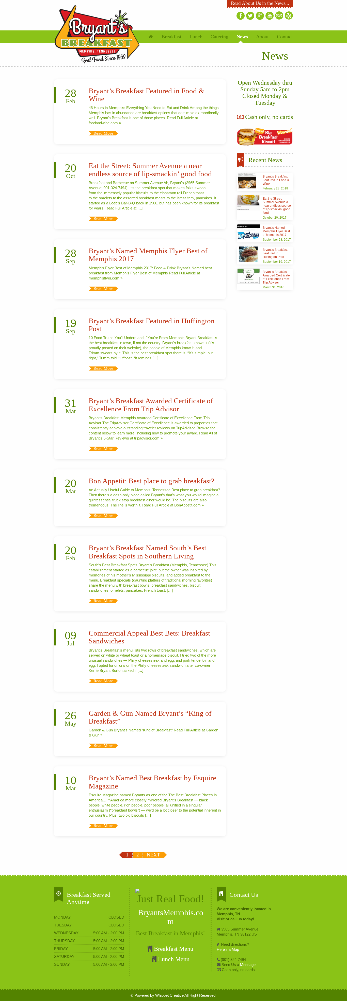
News (242, 36)
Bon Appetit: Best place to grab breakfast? (151, 481)
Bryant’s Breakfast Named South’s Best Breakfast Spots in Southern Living (147, 552)
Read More (103, 133)
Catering (219, 36)
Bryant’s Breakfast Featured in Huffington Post (275, 253)
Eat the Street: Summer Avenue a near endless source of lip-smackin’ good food (150, 170)
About (262, 36)
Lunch (196, 36)
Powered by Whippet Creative (159, 995)
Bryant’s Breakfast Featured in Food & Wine (276, 180)
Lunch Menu (173, 959)
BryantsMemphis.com (170, 917)
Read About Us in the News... (260, 3)
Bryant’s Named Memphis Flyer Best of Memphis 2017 (276, 231)
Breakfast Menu (172, 948)
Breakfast (171, 36)
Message (247, 964)
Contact (285, 36)
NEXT (153, 854)
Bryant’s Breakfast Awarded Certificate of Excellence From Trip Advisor (151, 405)
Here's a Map (228, 949)
